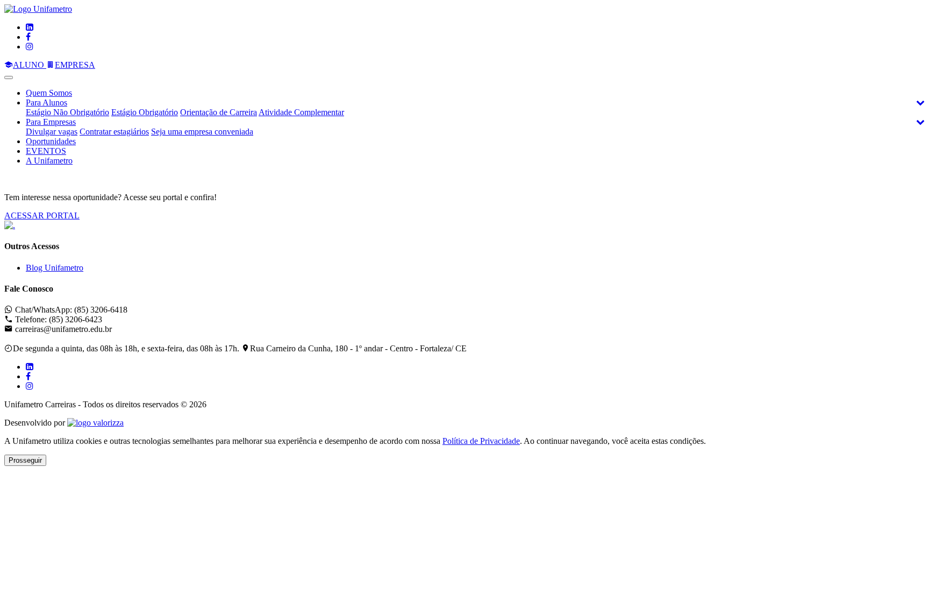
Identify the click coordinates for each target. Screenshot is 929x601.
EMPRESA (75, 64)
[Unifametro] (38, 8)
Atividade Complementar (301, 112)
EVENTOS (46, 150)
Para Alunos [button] (46, 102)
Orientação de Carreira (218, 112)
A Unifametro (49, 160)
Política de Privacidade (481, 441)
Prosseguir (25, 460)
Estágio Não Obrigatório (67, 112)
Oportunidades (51, 141)
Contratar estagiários (114, 131)
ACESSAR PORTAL (42, 215)
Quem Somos (49, 92)
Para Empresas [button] (51, 121)
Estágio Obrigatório (144, 112)
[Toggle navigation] (8, 77)
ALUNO (29, 64)
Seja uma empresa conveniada (202, 131)
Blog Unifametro (54, 267)
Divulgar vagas (51, 131)
